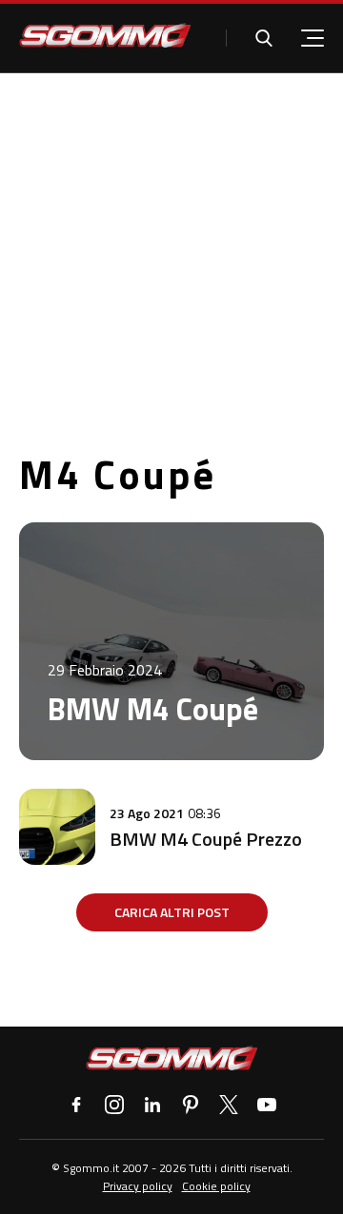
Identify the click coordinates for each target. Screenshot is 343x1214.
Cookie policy (216, 1186)
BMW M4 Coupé (153, 709)
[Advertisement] (171, 254)
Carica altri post (172, 912)
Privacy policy (137, 1186)
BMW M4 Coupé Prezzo (206, 838)
